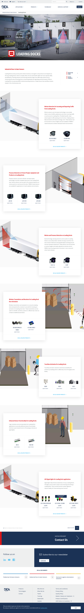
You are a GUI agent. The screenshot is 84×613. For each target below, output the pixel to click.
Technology (48, 7)
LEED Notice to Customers (63, 601)
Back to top (71, 528)
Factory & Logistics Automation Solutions (65, 577)
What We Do (40, 591)
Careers (80, 1)
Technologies (22, 591)
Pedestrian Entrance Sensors (11, 577)
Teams (39, 593)
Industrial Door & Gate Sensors (9, 12)
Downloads (40, 598)
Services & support (63, 7)
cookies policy (43, 608)
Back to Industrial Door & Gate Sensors (13, 528)
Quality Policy (59, 593)
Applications (19, 7)
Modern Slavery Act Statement (64, 596)
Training (39, 596)
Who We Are (40, 589)
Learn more (52, 140)
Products (33, 7)
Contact (79, 7)
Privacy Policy (59, 591)
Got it (76, 608)
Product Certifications (62, 598)
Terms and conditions (62, 589)
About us (72, 1)
